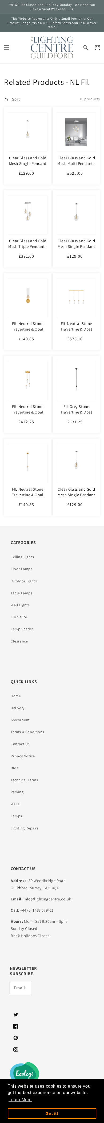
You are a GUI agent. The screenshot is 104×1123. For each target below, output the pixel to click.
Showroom (20, 719)
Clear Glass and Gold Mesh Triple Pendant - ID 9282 (27, 246)
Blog (14, 768)
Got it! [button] (52, 1113)
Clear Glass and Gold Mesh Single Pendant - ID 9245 (27, 163)
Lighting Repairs (25, 828)
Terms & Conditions (27, 731)
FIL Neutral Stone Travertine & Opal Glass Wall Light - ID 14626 (28, 332)
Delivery (18, 707)
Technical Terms (24, 780)
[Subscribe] (25, 988)
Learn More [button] (20, 1099)
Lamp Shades (22, 629)
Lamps (16, 815)
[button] (7, 47)
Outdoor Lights (24, 581)
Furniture (19, 617)
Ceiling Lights (22, 556)
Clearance (19, 641)
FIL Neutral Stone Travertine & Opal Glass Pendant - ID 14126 (27, 497)
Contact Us (20, 743)
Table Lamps (22, 593)
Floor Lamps (22, 568)
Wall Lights (20, 605)
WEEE (15, 803)
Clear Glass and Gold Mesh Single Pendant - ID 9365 (76, 495)
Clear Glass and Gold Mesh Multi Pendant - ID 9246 (76, 163)
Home (16, 696)
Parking (17, 792)
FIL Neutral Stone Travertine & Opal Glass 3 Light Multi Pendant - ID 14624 (27, 415)
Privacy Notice (23, 756)
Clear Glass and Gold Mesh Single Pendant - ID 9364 (76, 246)
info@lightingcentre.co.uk (47, 898)
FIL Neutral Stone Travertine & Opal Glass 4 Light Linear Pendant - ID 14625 (76, 332)
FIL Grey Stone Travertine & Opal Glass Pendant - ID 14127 (76, 415)
